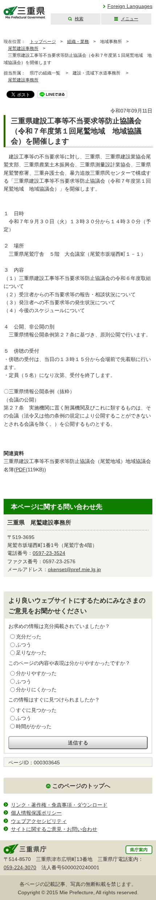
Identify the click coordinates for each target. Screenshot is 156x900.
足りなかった (31, 652)
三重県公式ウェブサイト (24, 12)
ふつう (23, 645)
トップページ (43, 41)
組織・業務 (78, 41)
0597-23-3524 (49, 553)
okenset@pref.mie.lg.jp (74, 569)
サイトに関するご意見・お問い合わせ (54, 829)
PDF (21, 469)
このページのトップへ (81, 786)
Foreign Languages (129, 6)
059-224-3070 (20, 867)
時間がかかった (34, 726)
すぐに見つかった (36, 710)
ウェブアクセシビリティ (39, 821)
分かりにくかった (36, 689)
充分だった (28, 637)
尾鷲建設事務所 (23, 48)
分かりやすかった (36, 673)
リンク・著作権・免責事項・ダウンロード (59, 805)
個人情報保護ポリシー (36, 813)
